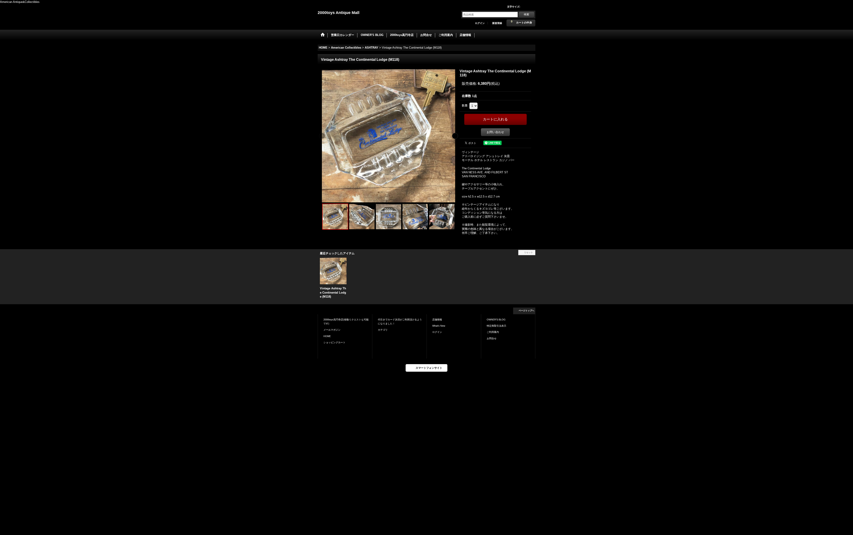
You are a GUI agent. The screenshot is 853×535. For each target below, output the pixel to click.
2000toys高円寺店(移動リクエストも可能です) (346, 321)
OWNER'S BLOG (496, 319)
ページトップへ (526, 310)
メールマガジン (332, 329)
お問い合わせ (495, 132)
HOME (327, 336)
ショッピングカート (334, 342)
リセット (528, 252)
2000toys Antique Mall (338, 12)
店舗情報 (437, 319)
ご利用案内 (493, 332)
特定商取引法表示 (496, 325)
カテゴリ (383, 329)
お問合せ (491, 338)
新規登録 (497, 23)
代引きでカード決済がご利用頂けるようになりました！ (400, 321)
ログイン (480, 23)
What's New (438, 325)
